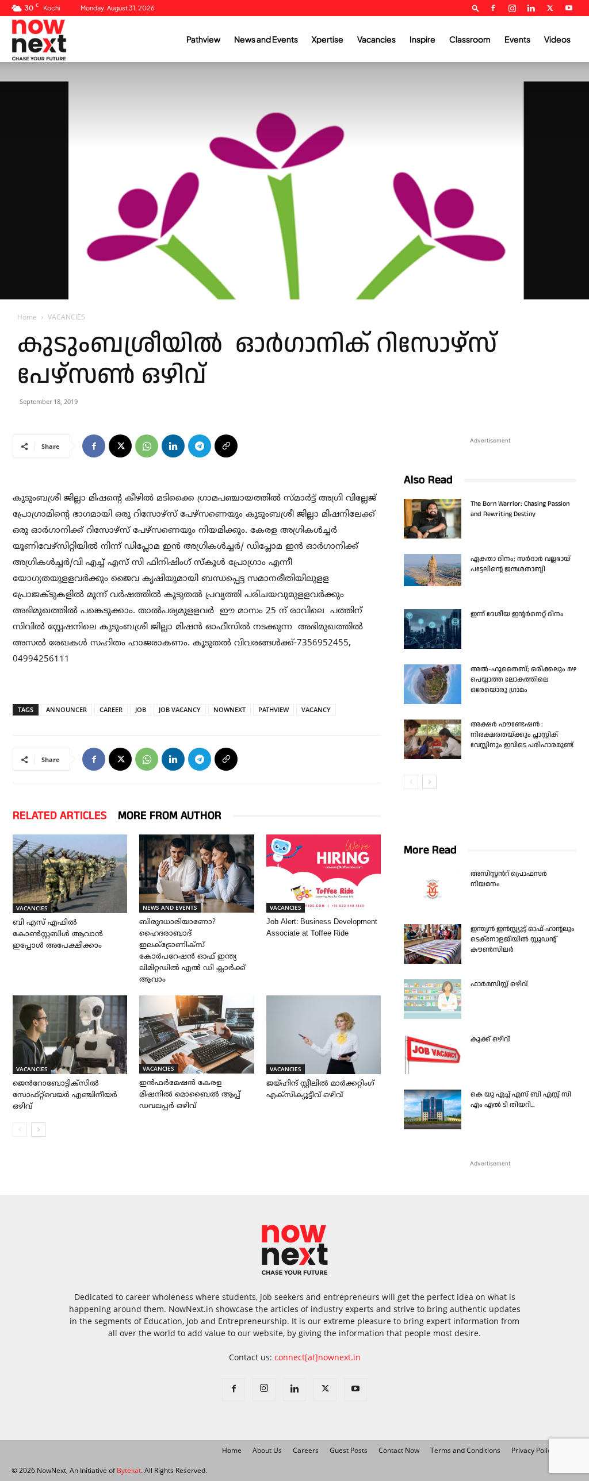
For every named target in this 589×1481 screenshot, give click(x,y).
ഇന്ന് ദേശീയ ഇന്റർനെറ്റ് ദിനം (517, 614)
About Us (267, 1450)
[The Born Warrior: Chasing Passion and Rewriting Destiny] (432, 518)
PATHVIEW (273, 709)
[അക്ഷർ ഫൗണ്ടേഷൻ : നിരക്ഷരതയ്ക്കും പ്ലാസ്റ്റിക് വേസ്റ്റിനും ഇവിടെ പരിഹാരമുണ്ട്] (432, 739)
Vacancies (376, 39)
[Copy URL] (226, 445)
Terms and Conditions (465, 1450)
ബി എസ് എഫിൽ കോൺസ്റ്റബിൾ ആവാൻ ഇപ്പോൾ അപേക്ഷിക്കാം (58, 934)
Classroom (470, 39)
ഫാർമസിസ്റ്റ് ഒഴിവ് (499, 984)
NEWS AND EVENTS (170, 907)
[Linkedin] (531, 8)
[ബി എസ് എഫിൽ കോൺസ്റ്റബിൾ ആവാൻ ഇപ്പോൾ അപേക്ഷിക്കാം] (70, 873)
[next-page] (38, 1129)
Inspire (422, 39)
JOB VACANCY (180, 709)
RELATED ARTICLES (59, 815)
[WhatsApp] (146, 445)
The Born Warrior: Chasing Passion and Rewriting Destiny (520, 509)
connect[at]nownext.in (317, 1357)
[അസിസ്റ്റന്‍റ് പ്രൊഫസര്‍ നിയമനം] (432, 889)
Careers (306, 1450)
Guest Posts (349, 1450)
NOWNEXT (229, 709)
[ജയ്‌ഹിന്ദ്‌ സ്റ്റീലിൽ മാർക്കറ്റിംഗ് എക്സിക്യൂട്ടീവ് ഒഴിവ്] (323, 1034)
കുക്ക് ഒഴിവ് (491, 1039)
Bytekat (129, 1470)
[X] (550, 8)
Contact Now (398, 1450)
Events (517, 39)
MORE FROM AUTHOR (169, 815)
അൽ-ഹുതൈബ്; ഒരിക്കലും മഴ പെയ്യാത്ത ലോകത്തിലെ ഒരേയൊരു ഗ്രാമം (523, 679)
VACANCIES (32, 908)
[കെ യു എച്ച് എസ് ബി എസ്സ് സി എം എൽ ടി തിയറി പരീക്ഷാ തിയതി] (432, 1109)
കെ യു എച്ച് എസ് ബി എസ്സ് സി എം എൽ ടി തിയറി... (521, 1100)
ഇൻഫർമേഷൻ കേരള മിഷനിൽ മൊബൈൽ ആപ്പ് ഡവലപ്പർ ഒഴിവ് (189, 1095)
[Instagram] (512, 8)
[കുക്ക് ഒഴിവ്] (432, 1054)
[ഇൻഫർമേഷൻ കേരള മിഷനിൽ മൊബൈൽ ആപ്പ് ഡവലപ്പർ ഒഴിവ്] (196, 1034)
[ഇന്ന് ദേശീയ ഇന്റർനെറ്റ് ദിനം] (432, 629)
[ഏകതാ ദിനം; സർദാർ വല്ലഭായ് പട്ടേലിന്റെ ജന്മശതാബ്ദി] (432, 570)
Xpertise (327, 39)
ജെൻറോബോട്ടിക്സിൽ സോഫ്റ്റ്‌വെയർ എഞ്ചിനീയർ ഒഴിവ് (65, 1095)
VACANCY (316, 709)
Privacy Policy (532, 1450)
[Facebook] (493, 8)
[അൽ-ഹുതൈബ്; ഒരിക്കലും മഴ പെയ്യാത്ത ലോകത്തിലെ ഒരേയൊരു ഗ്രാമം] (432, 684)
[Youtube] (568, 8)
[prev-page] (20, 1129)
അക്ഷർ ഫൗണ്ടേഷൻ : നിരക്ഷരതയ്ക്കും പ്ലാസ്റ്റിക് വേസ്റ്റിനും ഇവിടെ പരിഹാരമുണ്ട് (522, 735)
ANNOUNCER (66, 709)
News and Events (266, 39)
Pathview (203, 39)
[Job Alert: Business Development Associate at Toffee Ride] (323, 873)
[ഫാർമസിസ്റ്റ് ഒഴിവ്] (432, 999)
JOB (140, 709)
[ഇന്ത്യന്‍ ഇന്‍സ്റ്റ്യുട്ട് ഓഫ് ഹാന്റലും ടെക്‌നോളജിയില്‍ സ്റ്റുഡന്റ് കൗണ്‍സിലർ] (432, 944)
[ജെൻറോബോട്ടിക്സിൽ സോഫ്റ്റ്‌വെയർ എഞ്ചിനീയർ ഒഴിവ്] (70, 1034)
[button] (475, 7)
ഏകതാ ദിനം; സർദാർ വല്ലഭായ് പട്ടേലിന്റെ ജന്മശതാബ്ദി (521, 564)
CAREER (111, 709)
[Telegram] (199, 445)
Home (27, 317)
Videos (557, 39)
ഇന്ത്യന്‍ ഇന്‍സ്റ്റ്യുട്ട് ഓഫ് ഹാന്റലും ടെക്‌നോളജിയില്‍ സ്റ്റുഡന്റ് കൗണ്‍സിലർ (523, 939)
